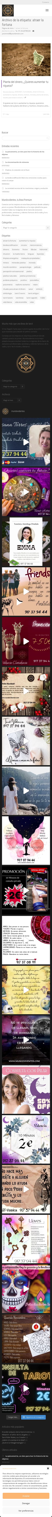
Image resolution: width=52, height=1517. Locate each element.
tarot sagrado (32, 298)
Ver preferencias (26, 1510)
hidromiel (43, 249)
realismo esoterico (22, 284)
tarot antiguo (33, 293)
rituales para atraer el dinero (13, 98)
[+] (26, 59)
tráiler (42, 298)
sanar (31, 289)
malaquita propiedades (30, 258)
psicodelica (34, 280)
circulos (24, 245)
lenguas (31, 254)
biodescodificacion (10, 245)
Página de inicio (8, 28)
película (37, 267)
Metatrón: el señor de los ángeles (15, 1434)
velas (32, 302)
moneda (33, 95)
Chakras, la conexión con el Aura (17, 170)
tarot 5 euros (20, 293)
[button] (48, 1468)
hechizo (26, 95)
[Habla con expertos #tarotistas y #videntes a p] (26, 791)
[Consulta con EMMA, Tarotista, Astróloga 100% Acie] (26, 541)
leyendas (40, 254)
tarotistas (19, 298)
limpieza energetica (10, 258)
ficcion (25, 249)
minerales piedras (19, 262)
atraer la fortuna (38, 92)
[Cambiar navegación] (47, 10)
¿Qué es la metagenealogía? (12, 1442)
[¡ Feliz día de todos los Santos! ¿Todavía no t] (26, 1289)
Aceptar (26, 1496)
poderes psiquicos (10, 280)
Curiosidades (27, 92)
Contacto (45, 2)
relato (35, 284)
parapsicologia (25, 267)
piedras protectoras (27, 276)
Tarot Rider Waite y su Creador (13, 1437)
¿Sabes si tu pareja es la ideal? (13, 1440)
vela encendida (21, 302)
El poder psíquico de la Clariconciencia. (17, 1432)
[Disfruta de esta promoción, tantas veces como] (26, 890)
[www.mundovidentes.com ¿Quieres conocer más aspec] (26, 492)
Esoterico (15, 249)
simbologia (7, 293)
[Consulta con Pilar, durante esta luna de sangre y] (26, 1089)
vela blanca (7, 302)
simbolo (39, 289)
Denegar (26, 1503)
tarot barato (8, 298)
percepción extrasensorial (13, 271)
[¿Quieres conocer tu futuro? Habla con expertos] (26, 741)
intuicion (6, 254)
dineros (20, 95)
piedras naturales (10, 276)
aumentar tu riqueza (10, 95)
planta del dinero (42, 95)
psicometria (7, 284)
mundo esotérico (10, 267)
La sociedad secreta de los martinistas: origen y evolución (26, 188)
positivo (24, 280)
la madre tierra (19, 254)
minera (6, 262)
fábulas (34, 249)
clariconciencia (35, 245)
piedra (29, 271)
